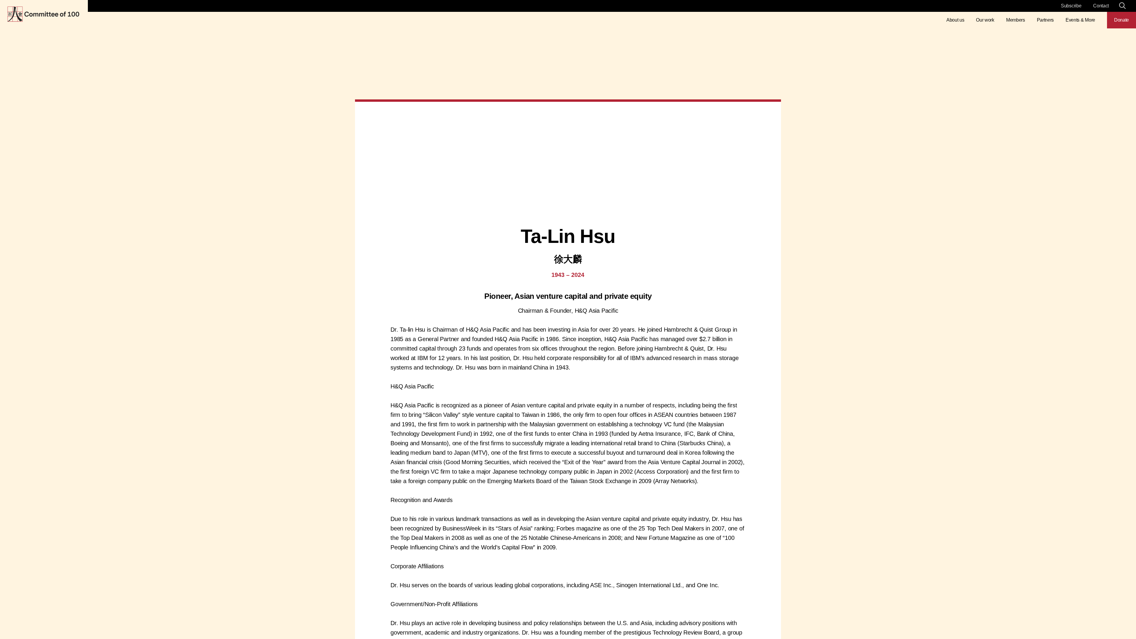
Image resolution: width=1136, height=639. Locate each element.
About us (955, 19)
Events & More (1080, 19)
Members (1015, 19)
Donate (1121, 19)
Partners (1045, 19)
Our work (985, 19)
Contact (1101, 5)
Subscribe (1071, 5)
